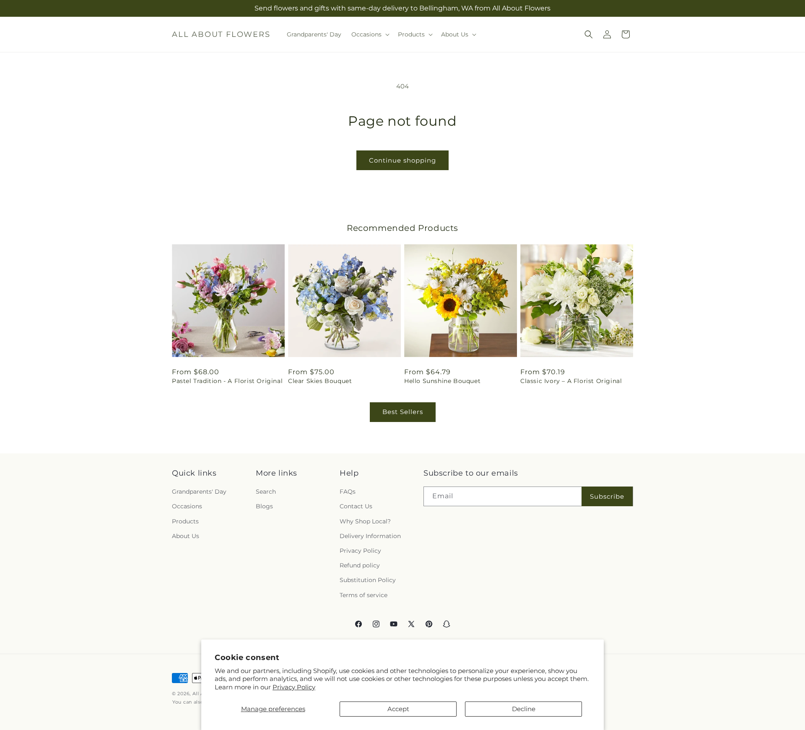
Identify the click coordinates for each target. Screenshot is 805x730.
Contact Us (356, 506)
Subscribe (607, 496)
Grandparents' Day (199, 491)
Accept (398, 709)
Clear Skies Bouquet (320, 381)
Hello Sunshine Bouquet (442, 381)
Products (185, 521)
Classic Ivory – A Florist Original (571, 381)
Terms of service (363, 595)
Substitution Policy (368, 580)
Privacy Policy (294, 687)
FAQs (348, 491)
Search (266, 491)
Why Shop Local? (365, 521)
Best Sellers (402, 412)
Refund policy (360, 565)
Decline (523, 709)
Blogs (264, 506)
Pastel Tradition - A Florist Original (227, 381)
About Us (185, 536)
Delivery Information (370, 536)
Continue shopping (402, 160)
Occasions (187, 506)
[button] (369, 34)
